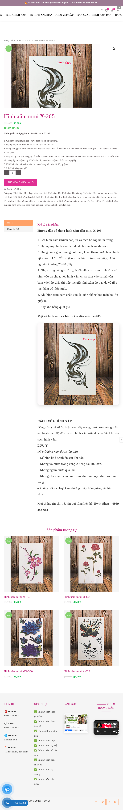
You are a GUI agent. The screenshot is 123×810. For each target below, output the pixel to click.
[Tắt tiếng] (114, 731)
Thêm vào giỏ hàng (21, 182)
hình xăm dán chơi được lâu (31, 197)
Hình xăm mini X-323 (77, 671)
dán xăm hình (40, 193)
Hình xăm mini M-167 (17, 596)
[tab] (18, 223)
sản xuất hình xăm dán (14, 205)
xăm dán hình (51, 205)
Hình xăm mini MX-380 (18, 671)
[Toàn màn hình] (117, 731)
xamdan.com (64, 205)
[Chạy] (97, 731)
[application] (106, 727)
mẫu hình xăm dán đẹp (83, 201)
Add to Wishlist (13, 189)
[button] (114, 49)
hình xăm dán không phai (94, 197)
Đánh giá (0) (13, 229)
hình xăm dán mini (46, 201)
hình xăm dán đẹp (53, 197)
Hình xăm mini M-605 (77, 596)
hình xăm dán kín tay (27, 201)
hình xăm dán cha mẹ (93, 193)
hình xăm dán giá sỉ (72, 197)
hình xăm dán (54, 193)
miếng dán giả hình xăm (106, 201)
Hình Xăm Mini (24, 40)
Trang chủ (8, 40)
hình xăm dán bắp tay (72, 193)
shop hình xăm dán (34, 205)
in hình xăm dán (64, 201)
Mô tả (9, 223)
